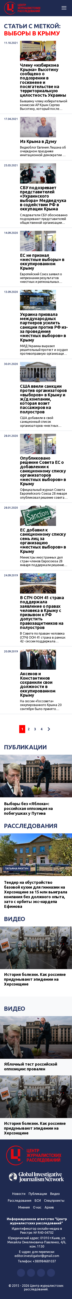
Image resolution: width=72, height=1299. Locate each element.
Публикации (25, 747)
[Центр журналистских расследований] (23, 8)
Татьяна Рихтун (16, 868)
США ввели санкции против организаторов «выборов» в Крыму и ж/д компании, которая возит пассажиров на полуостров (43, 399)
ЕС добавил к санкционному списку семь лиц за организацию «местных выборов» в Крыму (43, 541)
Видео (14, 918)
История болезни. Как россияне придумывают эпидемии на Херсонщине (35, 979)
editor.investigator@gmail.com (37, 1256)
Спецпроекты (54, 1200)
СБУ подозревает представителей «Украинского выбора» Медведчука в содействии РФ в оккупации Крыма (43, 198)
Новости (18, 1194)
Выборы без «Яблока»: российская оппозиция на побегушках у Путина (28, 808)
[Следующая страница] (49, 729)
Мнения (24, 1207)
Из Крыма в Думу (38, 141)
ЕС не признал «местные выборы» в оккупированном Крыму (42, 261)
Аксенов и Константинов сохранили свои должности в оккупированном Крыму (38, 684)
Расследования (30, 825)
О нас (37, 1207)
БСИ (38, 1200)
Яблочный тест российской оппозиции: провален (30, 1066)
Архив (49, 1207)
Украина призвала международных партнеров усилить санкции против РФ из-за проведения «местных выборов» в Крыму (44, 327)
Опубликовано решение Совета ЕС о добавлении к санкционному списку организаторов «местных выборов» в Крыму (43, 471)
